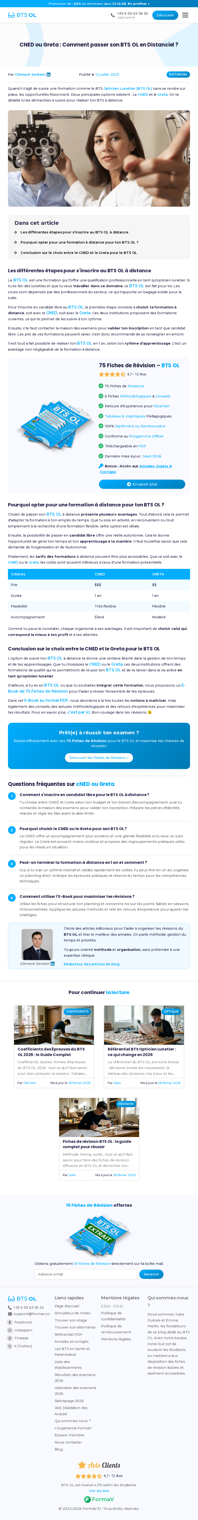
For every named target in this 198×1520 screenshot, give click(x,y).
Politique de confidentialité (113, 1316)
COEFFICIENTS (77, 1011)
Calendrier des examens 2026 (76, 1391)
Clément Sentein (30, 74)
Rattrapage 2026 (69, 1401)
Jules (117, 1083)
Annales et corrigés (72, 1341)
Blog (59, 1449)
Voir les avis (99, 1491)
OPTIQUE (171, 1011)
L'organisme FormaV (73, 1428)
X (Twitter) (23, 1346)
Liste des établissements (68, 1365)
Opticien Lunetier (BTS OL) (128, 88)
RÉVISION (126, 1104)
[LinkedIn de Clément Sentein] (48, 74)
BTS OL (20, 280)
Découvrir (165, 15)
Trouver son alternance (75, 1327)
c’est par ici (78, 712)
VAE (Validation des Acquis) (71, 1411)
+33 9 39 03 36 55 (28, 1307)
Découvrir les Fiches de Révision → (99, 758)
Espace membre (70, 1435)
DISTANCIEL (178, 74)
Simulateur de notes (72, 1313)
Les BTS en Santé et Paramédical (72, 1352)
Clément (29, 1083)
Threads (21, 1338)
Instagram (23, 1330)
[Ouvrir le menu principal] (185, 15)
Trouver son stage (71, 1320)
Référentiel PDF (69, 1334)
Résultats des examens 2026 (75, 1378)
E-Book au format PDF (46, 700)
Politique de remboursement (116, 1329)
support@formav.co (32, 1314)
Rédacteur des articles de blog (92, 964)
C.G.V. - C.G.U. (112, 1306)
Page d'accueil (67, 1306)
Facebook (23, 1322)
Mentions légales (116, 1339)
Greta (162, 94)
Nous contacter (68, 1442)
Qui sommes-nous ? (73, 1421)
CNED (143, 94)
